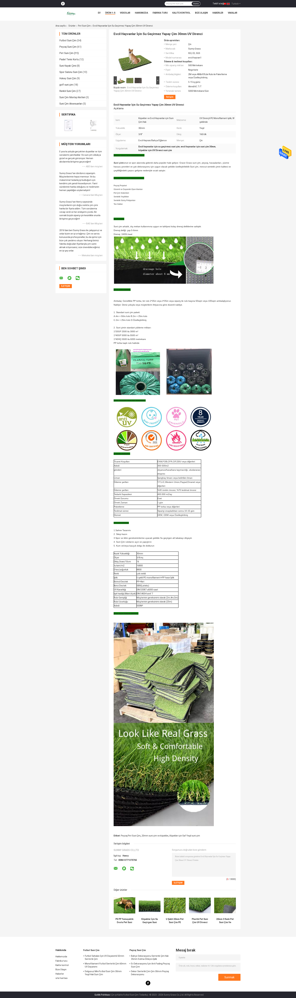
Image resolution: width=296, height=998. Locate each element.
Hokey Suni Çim (67, 78)
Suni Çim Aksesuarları (70, 103)
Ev (99, 13)
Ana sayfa (61, 26)
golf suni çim (66, 84)
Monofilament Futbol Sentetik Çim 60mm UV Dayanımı (105, 965)
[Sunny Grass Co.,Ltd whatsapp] (71, 278)
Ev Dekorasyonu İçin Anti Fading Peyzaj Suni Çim (150, 965)
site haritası (62, 978)
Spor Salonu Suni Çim (70, 72)
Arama (196, 4)
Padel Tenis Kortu (69, 59)
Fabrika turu (160, 13)
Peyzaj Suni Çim (67, 46)
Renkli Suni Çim (67, 91)
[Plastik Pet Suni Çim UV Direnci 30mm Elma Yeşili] (200, 905)
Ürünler (72, 26)
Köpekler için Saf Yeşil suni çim (185, 835)
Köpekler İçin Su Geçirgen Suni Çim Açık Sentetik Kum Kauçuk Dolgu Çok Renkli (150, 921)
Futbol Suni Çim (67, 40)
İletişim (169, 97)
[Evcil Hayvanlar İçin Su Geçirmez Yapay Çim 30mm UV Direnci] (135, 57)
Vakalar (232, 13)
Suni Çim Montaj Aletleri (72, 97)
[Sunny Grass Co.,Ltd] (71, 13)
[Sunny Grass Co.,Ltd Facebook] (63, 4)
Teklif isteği (218, 3)
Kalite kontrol (181, 13)
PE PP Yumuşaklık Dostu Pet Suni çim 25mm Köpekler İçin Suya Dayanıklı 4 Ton (124, 921)
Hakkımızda (141, 13)
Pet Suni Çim (84, 26)
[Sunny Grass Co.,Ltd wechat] (79, 278)
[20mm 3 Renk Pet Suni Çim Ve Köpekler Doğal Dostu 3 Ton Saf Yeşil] (225, 905)
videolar (125, 13)
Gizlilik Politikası (102, 995)
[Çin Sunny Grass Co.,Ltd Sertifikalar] (68, 125)
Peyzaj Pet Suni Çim (131, 835)
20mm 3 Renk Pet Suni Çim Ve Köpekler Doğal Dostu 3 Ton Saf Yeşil (225, 921)
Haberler (217, 13)
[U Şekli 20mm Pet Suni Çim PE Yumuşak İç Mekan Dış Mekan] (175, 905)
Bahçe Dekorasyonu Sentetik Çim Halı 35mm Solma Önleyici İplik (150, 957)
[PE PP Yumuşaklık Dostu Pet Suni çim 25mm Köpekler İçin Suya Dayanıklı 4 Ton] (124, 905)
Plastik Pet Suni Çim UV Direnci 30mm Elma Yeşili (200, 921)
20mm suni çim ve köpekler (155, 835)
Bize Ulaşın (201, 13)
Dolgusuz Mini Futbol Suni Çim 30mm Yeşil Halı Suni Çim (103, 973)
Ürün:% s (110, 13)
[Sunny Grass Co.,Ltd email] (63, 278)
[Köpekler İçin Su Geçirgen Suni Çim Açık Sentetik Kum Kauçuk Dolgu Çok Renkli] (149, 905)
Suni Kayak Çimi (67, 65)
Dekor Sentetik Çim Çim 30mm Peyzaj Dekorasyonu (150, 973)
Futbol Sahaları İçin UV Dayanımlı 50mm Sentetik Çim (104, 957)
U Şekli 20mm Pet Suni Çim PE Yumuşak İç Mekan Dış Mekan (175, 921)
